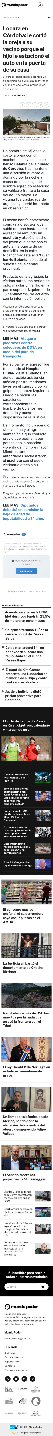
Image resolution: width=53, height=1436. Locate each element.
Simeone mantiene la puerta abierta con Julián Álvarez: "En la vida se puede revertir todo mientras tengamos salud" (16, 796)
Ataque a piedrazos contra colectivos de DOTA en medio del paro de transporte (22, 347)
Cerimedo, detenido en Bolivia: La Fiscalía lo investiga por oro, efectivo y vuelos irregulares (16, 1248)
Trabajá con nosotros (16, 1370)
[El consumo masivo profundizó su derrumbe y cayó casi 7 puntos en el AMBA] (26, 892)
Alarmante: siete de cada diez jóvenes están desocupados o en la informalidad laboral (17, 832)
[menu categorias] (49, 4)
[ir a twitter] (8, 1379)
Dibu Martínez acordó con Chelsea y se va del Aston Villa (18, 1212)
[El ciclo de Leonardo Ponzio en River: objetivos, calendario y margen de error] (26, 748)
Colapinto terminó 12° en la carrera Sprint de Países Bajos (26, 634)
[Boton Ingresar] (40, 4)
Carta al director (13, 1357)
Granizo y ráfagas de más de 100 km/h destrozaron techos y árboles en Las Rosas (18, 1196)
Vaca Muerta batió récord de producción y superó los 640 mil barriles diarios (17, 848)
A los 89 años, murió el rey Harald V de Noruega (18, 864)
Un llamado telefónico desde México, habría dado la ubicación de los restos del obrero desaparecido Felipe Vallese (25, 1125)
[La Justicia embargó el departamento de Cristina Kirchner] (26, 945)
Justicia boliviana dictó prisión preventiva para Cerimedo (23, 696)
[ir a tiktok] (32, 1379)
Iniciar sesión (26, 571)
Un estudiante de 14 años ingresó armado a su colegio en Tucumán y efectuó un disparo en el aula (18, 1229)
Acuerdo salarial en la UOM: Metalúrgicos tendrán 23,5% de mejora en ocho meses (27, 616)
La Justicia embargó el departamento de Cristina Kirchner (23, 967)
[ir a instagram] (24, 1379)
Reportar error (12, 1361)
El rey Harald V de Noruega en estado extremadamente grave (26, 1071)
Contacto (9, 1365)
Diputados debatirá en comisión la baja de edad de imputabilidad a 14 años (23, 512)
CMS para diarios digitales (30, 1433)
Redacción (10, 1353)
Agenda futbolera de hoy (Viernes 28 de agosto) (16, 777)
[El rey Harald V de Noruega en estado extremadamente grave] (26, 1049)
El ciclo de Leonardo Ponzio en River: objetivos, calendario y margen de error (26, 725)
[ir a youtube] (16, 1379)
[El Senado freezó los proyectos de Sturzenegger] (26, 1157)
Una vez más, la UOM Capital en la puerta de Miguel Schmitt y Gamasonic (17, 816)
